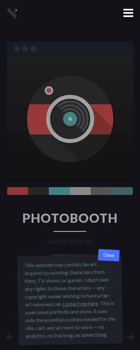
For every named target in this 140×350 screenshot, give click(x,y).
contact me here (80, 303)
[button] (128, 13)
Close (108, 255)
